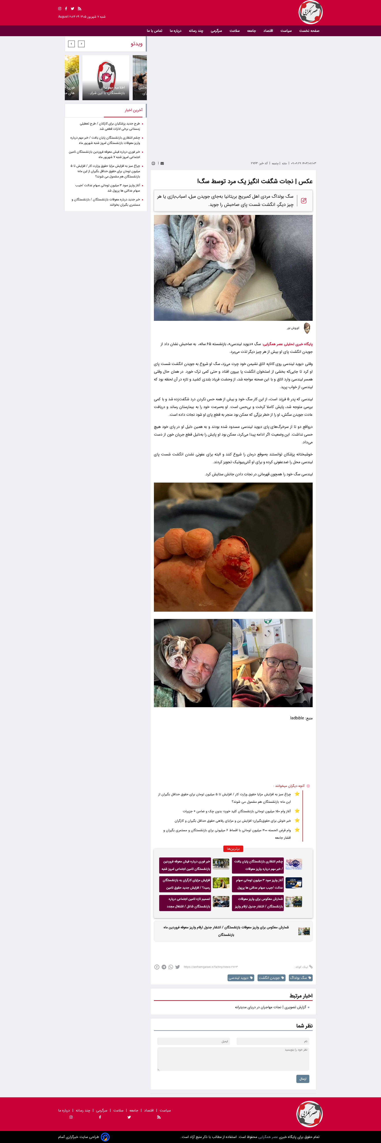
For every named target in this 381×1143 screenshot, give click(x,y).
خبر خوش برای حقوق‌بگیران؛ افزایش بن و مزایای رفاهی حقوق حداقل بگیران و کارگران (233, 820)
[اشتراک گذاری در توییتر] (177, 967)
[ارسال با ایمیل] (162, 163)
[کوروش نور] (307, 328)
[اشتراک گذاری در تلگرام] (164, 967)
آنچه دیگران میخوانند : (288, 786)
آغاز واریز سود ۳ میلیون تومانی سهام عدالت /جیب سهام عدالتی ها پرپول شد (259, 885)
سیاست (286, 31)
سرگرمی (217, 31)
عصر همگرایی (267, 1137)
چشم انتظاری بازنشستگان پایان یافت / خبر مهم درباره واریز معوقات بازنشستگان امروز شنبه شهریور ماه (258, 866)
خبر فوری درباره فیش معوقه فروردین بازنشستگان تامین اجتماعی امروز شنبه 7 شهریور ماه (186, 866)
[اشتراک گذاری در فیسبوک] (157, 967)
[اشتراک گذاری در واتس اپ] (171, 967)
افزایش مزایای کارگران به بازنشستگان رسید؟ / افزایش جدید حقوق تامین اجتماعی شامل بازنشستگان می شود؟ (186, 885)
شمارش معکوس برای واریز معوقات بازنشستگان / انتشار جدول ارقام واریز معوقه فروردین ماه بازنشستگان (259, 904)
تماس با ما (155, 31)
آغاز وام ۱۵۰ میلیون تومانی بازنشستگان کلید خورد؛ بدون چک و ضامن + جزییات (237, 811)
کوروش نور (293, 328)
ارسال (302, 1079)
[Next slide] (71, 44)
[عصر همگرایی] (256, 12)
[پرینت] (153, 163)
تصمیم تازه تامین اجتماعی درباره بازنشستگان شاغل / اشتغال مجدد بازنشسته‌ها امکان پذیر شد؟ (188, 904)
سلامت (235, 31)
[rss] (79, 9)
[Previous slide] (81, 44)
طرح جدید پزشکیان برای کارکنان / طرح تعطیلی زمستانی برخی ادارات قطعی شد (110, 126)
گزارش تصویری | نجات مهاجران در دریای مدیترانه (270, 1007)
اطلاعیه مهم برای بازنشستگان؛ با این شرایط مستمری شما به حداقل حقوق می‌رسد (106, 90)
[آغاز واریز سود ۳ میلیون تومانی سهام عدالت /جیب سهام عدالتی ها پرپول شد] (294, 884)
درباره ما (176, 31)
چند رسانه (196, 31)
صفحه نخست (309, 31)
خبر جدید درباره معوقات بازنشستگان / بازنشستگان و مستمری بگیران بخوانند (106, 202)
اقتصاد (268, 31)
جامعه (252, 31)
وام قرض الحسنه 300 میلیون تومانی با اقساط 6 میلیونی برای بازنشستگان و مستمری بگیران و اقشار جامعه (227, 834)
